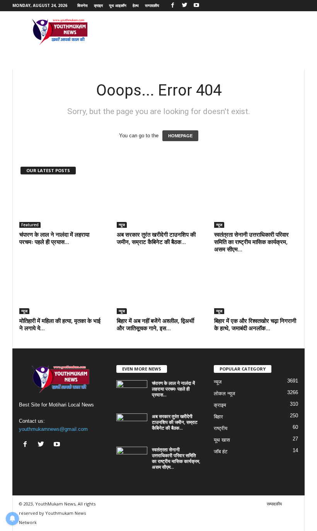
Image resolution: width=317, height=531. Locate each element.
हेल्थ (136, 5)
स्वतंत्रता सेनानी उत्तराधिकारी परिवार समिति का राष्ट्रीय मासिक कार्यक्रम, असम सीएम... (251, 241)
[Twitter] (184, 5)
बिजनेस (82, 5)
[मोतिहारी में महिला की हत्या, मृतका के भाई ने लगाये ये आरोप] (61, 291)
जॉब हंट (220, 451)
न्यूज (122, 224)
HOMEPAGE (180, 135)
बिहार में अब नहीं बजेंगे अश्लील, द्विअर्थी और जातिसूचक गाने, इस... (155, 324)
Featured (30, 224)
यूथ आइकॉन (117, 5)
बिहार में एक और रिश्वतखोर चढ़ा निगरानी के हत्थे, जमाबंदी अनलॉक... (255, 324)
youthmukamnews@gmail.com (53, 429)
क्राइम (98, 5)
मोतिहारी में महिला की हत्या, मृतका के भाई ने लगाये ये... (60, 324)
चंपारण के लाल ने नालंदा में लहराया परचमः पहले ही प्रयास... (54, 238)
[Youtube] (196, 5)
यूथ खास (222, 440)
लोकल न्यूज (224, 393)
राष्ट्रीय (220, 428)
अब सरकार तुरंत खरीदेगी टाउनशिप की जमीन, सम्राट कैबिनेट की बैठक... (156, 238)
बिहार (218, 417)
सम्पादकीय (152, 5)
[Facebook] (172, 5)
